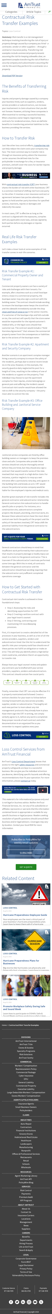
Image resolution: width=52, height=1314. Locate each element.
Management (26, 1222)
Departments (26, 1240)
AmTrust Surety (26, 1057)
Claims (26, 1115)
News (26, 1225)
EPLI (26, 1079)
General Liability (26, 1082)
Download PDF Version (12, 75)
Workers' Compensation (26, 1065)
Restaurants (26, 1157)
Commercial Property (26, 1085)
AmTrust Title (26, 1044)
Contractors (26, 1127)
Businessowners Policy (26, 1069)
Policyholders (26, 1110)
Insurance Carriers (26, 1215)
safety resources (26, 764)
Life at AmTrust (26, 1246)
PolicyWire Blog (26, 1182)
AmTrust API (26, 1179)
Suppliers (26, 1228)
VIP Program (26, 1200)
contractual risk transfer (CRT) (21, 184)
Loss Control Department (23, 761)
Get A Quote (26, 867)
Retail (26, 1160)
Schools (26, 1164)
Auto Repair (26, 1123)
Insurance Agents (26, 1103)
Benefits (26, 1236)
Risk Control (26, 1190)
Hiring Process (26, 1243)
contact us (25, 780)
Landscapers (26, 1143)
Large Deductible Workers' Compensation (26, 1092)
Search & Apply (26, 1250)
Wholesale (26, 1167)
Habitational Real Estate (26, 1137)
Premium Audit (26, 1197)
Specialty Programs (26, 1051)
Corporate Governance (26, 1258)
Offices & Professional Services (26, 1154)
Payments (26, 1193)
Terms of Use (26, 1272)
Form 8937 (26, 1262)
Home (4, 1025)
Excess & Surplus (26, 1047)
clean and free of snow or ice (15, 311)
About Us (26, 1208)
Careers (26, 1232)
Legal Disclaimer (26, 1265)
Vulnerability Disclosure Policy (26, 1275)
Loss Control (15, 31)
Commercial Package (26, 1072)
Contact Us (26, 1212)
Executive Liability (26, 1089)
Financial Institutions (26, 1130)
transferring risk (41, 145)
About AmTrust (26, 1204)
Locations (26, 1218)
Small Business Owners (26, 1107)
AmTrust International (26, 1041)
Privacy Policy (26, 1268)
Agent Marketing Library (26, 1175)
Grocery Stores (26, 1133)
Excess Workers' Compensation (26, 1095)
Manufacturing (26, 1147)
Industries (26, 1120)
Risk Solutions (26, 1054)
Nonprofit (26, 1150)
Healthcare (26, 1140)
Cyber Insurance (26, 1075)
